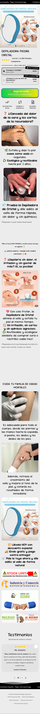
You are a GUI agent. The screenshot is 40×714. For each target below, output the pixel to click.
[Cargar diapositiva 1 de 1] (16, 46)
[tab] (18, 678)
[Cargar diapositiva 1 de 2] (18, 46)
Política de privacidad (14, 697)
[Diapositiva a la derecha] (37, 26)
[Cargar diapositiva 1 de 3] (20, 46)
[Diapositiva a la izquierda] (2, 26)
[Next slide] (25, 677)
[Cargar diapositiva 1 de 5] (24, 46)
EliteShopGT (16, 694)
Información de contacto (21, 703)
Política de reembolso (28, 697)
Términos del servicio (27, 700)
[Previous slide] (14, 677)
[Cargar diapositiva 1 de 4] (22, 46)
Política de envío (14, 700)
